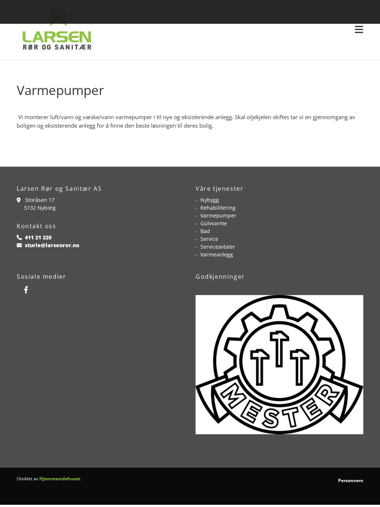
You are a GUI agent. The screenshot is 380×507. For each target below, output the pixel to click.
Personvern (350, 480)
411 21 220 (38, 237)
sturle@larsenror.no (52, 245)
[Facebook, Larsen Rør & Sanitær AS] (26, 289)
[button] (234, 29)
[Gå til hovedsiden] (56, 29)
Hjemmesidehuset (59, 478)
